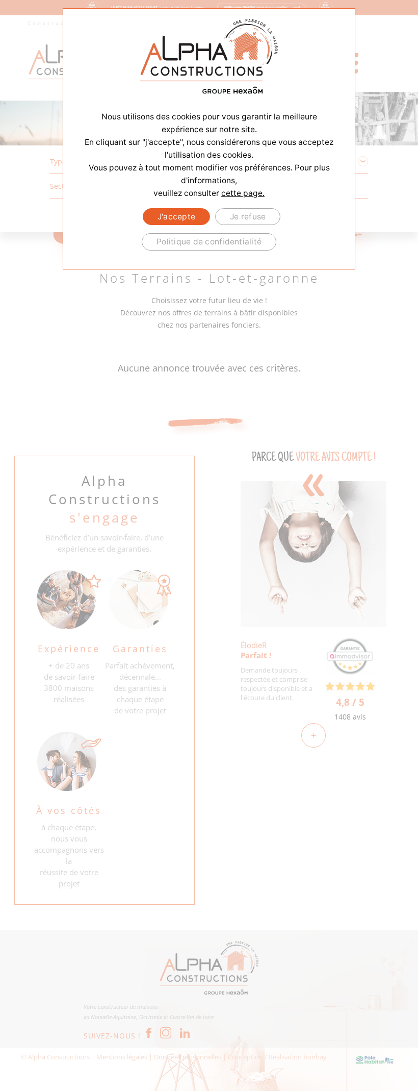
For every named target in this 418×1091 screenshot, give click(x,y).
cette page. (243, 193)
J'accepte (176, 216)
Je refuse (248, 216)
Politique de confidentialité (209, 241)
